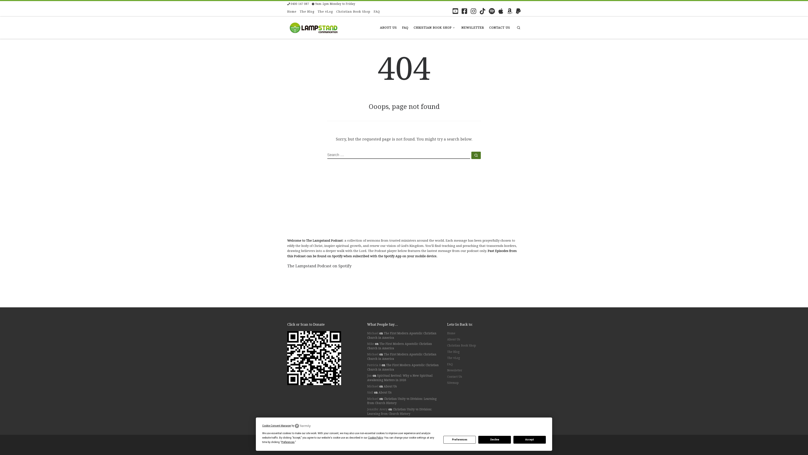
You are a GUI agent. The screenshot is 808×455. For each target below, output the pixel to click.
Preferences (459, 439)
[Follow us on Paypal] (518, 11)
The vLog (453, 358)
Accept (529, 439)
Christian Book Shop (461, 345)
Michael (373, 333)
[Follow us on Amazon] (509, 11)
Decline (494, 439)
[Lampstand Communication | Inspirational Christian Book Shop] (313, 27)
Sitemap (453, 382)
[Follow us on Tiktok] (482, 11)
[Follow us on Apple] (500, 11)
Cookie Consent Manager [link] (276, 425)
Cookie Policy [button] (375, 437)
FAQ (450, 364)
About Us (390, 386)
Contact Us (454, 376)
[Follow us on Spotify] (492, 11)
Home (451, 333)
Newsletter (454, 370)
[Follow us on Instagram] (473, 11)
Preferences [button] (288, 442)
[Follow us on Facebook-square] (464, 11)
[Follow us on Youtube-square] (455, 11)
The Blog (453, 351)
